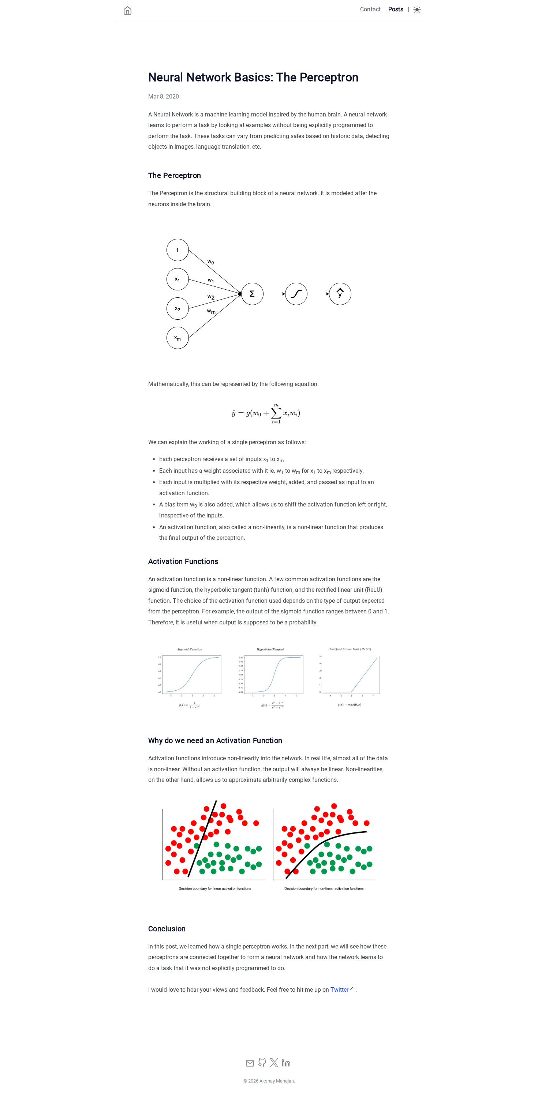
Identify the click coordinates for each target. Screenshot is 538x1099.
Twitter (339, 989)
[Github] (263, 1065)
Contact (370, 9)
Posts (395, 9)
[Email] (251, 1065)
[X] (275, 1065)
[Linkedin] (286, 1065)
